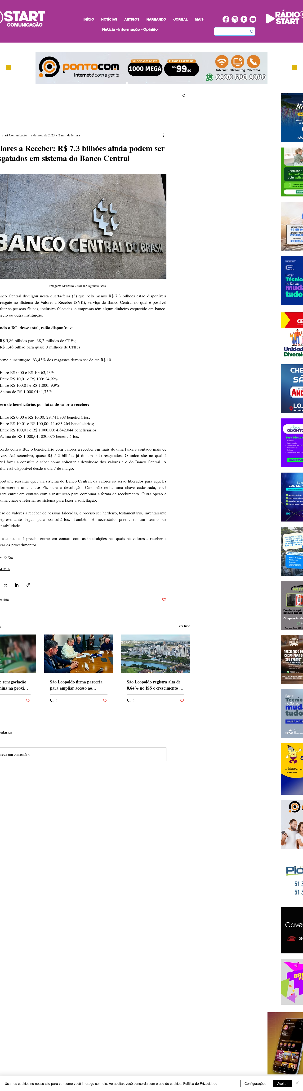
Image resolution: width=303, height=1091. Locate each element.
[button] (184, 95)
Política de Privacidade (200, 1083)
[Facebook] (226, 19)
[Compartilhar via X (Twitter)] (5, 585)
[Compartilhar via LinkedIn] (16, 585)
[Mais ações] (163, 135)
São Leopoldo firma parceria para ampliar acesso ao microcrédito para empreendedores (76, 685)
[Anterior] (8, 68)
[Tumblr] (244, 19)
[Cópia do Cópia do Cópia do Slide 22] (145, 83)
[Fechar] (297, 1083)
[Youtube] (253, 19)
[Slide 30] (140, 83)
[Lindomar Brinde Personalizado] (131, 83)
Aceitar (282, 1083)
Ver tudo (184, 626)
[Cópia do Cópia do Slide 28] (136, 83)
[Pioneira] (122, 83)
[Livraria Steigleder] (118, 83)
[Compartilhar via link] (28, 585)
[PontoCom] (127, 83)
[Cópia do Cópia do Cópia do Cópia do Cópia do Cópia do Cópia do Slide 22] (149, 83)
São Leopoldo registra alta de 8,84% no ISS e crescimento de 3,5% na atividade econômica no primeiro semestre (155, 685)
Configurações (255, 1083)
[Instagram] (235, 19)
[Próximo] (294, 68)
